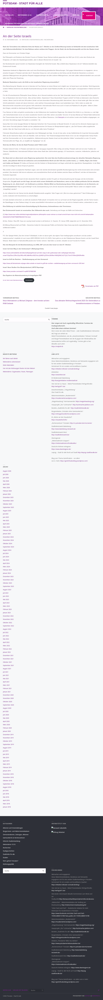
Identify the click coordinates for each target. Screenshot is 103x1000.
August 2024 (7, 550)
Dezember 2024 (8, 537)
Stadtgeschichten (8, 851)
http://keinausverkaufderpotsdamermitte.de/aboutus (76, 899)
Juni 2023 (6, 596)
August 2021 (7, 669)
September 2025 (8, 507)
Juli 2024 (5, 553)
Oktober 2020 (7, 702)
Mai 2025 (6, 520)
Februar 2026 (7, 491)
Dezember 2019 (8, 734)
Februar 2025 (7, 530)
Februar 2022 (7, 649)
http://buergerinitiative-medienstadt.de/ (64, 380)
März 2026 (6, 487)
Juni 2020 (6, 715)
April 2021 (6, 682)
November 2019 (8, 738)
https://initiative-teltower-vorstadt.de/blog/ (66, 369)
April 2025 (6, 524)
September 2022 (8, 626)
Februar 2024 (7, 570)
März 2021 (6, 685)
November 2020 (8, 698)
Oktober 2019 (7, 741)
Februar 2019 (7, 767)
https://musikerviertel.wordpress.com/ (64, 398)
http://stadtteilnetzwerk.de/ (60, 435)
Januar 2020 (7, 731)
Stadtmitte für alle (9, 854)
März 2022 (6, 646)
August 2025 (7, 511)
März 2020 (6, 725)
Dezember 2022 (8, 616)
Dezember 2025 (8, 497)
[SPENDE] (98, 3)
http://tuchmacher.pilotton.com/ (83, 405)
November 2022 (8, 619)
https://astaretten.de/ (58, 375)
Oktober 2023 (7, 583)
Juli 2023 (5, 593)
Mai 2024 (6, 560)
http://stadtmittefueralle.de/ (80, 408)
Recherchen (48, 40)
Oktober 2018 (7, 781)
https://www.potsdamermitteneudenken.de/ (66, 943)
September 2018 (8, 784)
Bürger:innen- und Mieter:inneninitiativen (16, 831)
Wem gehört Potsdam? (10, 861)
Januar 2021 (7, 692)
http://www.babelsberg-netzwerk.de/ (64, 429)
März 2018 (6, 804)
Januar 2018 (7, 807)
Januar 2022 (7, 652)
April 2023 (6, 603)
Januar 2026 (7, 494)
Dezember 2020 (8, 695)
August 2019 (7, 748)
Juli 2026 (5, 474)
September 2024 (8, 547)
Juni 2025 (6, 517)
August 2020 (7, 708)
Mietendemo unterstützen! (11, 362)
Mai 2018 (6, 797)
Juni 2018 (6, 794)
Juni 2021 (6, 675)
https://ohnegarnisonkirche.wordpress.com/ (66, 414)
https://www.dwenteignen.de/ (61, 449)
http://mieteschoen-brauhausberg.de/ (74, 905)
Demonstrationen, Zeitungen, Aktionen (15, 834)
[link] (53, 23)
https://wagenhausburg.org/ (85, 401)
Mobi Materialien (8, 365)
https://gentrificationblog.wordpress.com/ (74, 461)
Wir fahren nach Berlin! (10, 358)
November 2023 (8, 580)
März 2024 (6, 567)
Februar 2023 (7, 609)
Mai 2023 (6, 599)
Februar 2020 (7, 728)
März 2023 (6, 606)
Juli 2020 (5, 711)
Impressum (7, 990)
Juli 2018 (5, 790)
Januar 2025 (7, 534)
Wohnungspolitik (8, 864)
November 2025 (8, 501)
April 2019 (6, 761)
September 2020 (8, 705)
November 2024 (8, 540)
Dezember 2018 (8, 774)
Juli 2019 (5, 751)
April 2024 (6, 563)
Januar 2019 (7, 771)
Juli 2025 (5, 514)
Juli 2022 (5, 632)
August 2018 (7, 787)
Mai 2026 (6, 481)
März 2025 (6, 527)
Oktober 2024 (7, 543)
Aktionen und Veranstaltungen (13, 828)
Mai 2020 (6, 718)
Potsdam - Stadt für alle (23, 3)
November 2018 (8, 777)
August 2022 (7, 629)
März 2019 (6, 764)
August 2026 (7, 471)
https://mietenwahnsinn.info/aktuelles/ (64, 443)
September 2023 (8, 586)
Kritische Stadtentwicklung (17, 27)
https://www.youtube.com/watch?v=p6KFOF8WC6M (19, 271)
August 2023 (7, 590)
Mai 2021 (6, 678)
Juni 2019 (6, 754)
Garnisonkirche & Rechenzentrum (14, 838)
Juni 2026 (6, 478)
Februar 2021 (7, 688)
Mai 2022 (6, 639)
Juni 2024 (6, 557)
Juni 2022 (6, 636)
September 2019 (8, 744)
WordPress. (96, 996)
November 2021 (8, 659)
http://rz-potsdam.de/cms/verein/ (81, 423)
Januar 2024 (7, 573)
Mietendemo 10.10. (9, 844)
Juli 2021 (5, 672)
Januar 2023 (7, 613)
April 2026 (6, 484)
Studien (5, 857)
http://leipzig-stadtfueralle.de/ (87, 452)
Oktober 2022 (7, 623)
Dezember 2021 (8, 655)
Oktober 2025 (7, 504)
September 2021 (8, 665)
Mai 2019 (6, 757)
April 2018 (6, 800)
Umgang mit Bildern (20, 990)
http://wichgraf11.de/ (58, 386)
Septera (87, 996)
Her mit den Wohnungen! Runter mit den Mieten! (19, 368)
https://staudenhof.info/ (59, 420)
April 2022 (6, 642)
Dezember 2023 (8, 576)
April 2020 (6, 721)
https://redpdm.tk (57, 346)
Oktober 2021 (7, 662)
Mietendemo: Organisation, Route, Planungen (18, 372)
